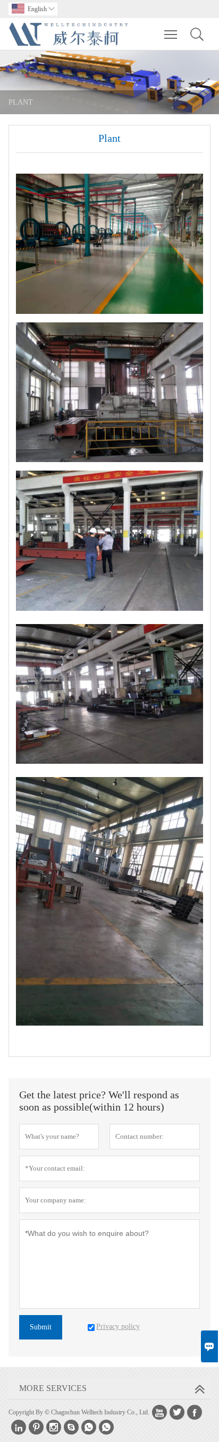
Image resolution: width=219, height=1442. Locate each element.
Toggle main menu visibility (171, 34)
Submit (41, 1327)
